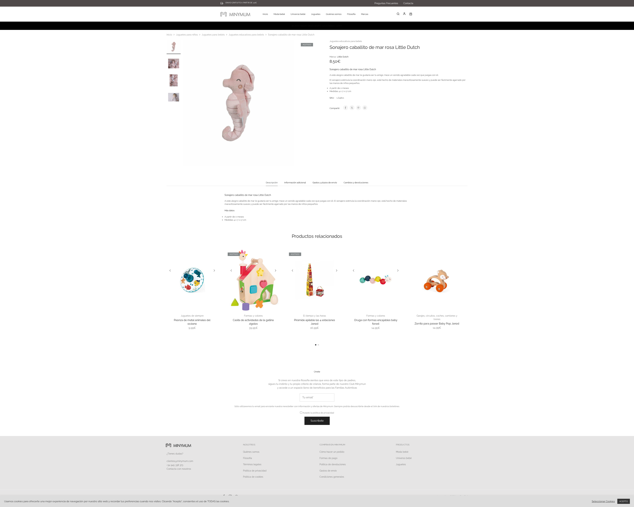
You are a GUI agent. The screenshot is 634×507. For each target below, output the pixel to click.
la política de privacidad (322, 413)
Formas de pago (328, 458)
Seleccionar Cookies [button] (603, 501)
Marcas (364, 14)
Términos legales (252, 464)
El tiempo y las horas (314, 315)
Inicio (265, 14)
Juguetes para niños (187, 34)
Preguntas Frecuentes (386, 3)
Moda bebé (402, 452)
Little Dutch (343, 56)
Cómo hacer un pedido (331, 452)
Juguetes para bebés (213, 34)
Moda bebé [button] (279, 14)
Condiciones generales (331, 476)
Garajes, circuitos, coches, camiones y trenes (437, 317)
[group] (192, 280)
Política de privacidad (254, 470)
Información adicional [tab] (295, 182)
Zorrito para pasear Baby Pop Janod (437, 323)
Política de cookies (253, 476)
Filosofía (351, 14)
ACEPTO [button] (623, 501)
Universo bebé (404, 458)
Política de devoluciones (332, 464)
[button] (170, 270)
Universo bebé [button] (298, 14)
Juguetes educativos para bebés (246, 34)
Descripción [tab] (272, 182)
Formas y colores (253, 315)
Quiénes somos (333, 14)
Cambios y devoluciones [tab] (356, 182)
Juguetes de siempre (192, 315)
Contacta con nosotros (179, 469)
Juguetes (401, 464)
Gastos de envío (328, 470)
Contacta (408, 3)
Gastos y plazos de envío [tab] (325, 182)
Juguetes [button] (315, 14)
